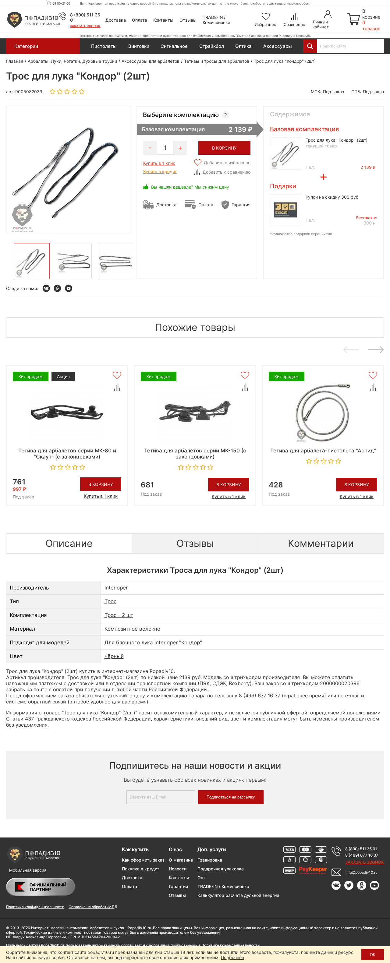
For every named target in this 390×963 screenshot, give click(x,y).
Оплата (139, 20)
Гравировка (209, 859)
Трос (110, 601)
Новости (177, 868)
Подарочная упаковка (220, 868)
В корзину (100, 484)
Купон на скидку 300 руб (332, 197)
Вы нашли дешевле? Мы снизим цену (190, 186)
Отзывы (188, 20)
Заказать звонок (85, 26)
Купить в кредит (160, 171)
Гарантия (241, 204)
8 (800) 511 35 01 (361, 848)
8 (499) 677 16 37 (361, 855)
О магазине (181, 859)
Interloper (116, 588)
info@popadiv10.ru (362, 872)
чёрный (114, 656)
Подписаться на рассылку (231, 797)
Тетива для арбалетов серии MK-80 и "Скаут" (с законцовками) (67, 454)
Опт (201, 877)
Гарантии (178, 886)
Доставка (115, 20)
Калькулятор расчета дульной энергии (238, 895)
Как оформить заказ (143, 859)
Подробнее (232, 957)
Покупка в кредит (140, 868)
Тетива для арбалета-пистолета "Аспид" (323, 451)
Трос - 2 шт (119, 615)
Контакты (163, 20)
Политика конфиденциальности (35, 907)
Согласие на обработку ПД (93, 907)
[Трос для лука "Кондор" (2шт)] (32, 261)
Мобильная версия (27, 870)
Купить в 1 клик (159, 163)
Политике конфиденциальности (230, 945)
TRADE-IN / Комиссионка (216, 20)
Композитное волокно (132, 629)
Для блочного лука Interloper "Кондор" (153, 642)
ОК (372, 954)
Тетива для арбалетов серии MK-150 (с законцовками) (195, 454)
